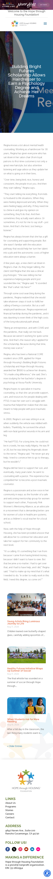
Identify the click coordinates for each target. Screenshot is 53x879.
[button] (7, 849)
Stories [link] (9, 810)
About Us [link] (10, 803)
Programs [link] (10, 806)
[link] (43, 5)
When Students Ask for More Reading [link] (23, 720)
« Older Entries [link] (14, 746)
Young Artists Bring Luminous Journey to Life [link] (23, 622)
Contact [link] (9, 817)
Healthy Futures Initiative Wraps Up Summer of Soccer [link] (25, 669)
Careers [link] (9, 814)
